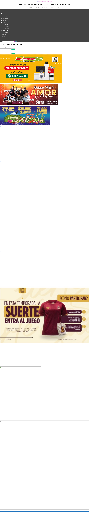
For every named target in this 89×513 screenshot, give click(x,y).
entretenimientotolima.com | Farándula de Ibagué (44, 4)
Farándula (4, 16)
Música (4, 22)
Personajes (5, 18)
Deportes (7, 28)
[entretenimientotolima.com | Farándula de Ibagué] (2, 13)
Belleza (4, 34)
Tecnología (5, 32)
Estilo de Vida (5, 30)
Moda (3, 36)
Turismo (4, 20)
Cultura (7, 26)
